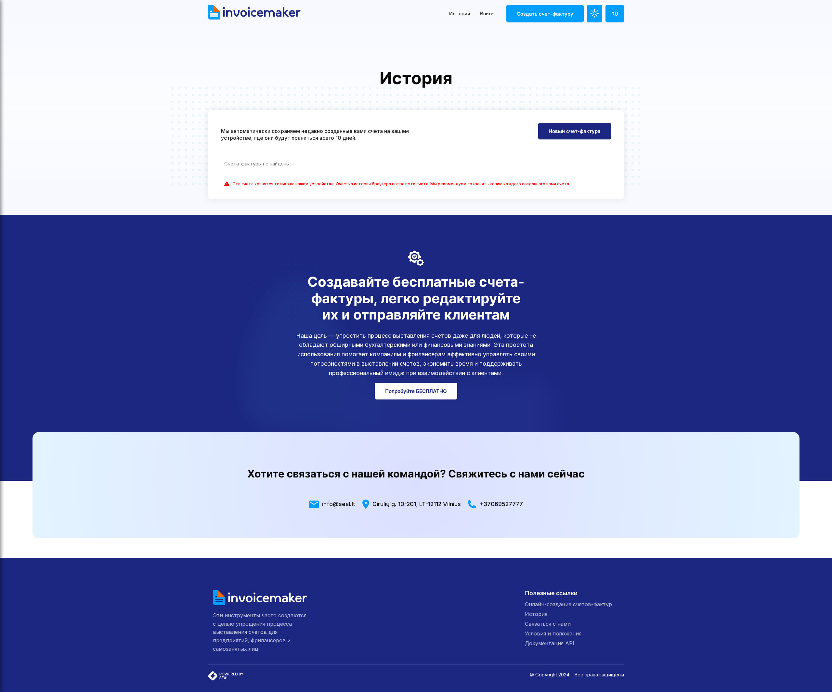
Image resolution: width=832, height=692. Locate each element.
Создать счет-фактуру (545, 14)
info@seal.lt (338, 504)
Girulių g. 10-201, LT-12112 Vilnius (416, 504)
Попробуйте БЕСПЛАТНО (416, 391)
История (459, 13)
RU (614, 14)
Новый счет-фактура (575, 131)
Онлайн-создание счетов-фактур (568, 604)
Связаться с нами (548, 623)
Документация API (549, 643)
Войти (486, 13)
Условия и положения (553, 633)
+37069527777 (501, 504)
